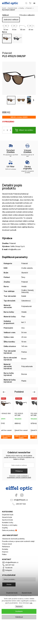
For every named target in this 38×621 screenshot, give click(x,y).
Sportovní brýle (7, 520)
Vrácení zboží (7, 544)
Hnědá (23, 286)
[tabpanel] (9, 417)
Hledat (9, 584)
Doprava (5, 552)
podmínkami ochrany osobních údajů (19, 477)
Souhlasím (19, 611)
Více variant (12, 430)
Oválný (24, 290)
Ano (23, 328)
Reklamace (6, 546)
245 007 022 (21, 504)
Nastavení (19, 606)
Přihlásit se (19, 471)
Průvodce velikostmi (27, 15)
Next (34, 392)
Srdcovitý (25, 292)
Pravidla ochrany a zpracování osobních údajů (18, 541)
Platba (4, 554)
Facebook (16, 495)
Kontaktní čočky (7, 522)
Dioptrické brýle (7, 515)
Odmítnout (19, 617)
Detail (5, 430)
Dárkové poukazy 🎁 (9, 530)
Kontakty (5, 549)
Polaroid (24, 263)
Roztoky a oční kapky (9, 525)
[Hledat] (26, 3)
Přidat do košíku (26, 130)
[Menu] (34, 3)
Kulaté (23, 296)
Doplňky (5, 528)
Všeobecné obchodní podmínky (13, 539)
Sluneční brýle (7, 517)
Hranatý (30, 290)
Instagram (21, 495)
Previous (4, 392)
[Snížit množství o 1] (3, 130)
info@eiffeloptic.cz (21, 500)
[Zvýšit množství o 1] (10, 130)
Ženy (23, 277)
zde (31, 603)
